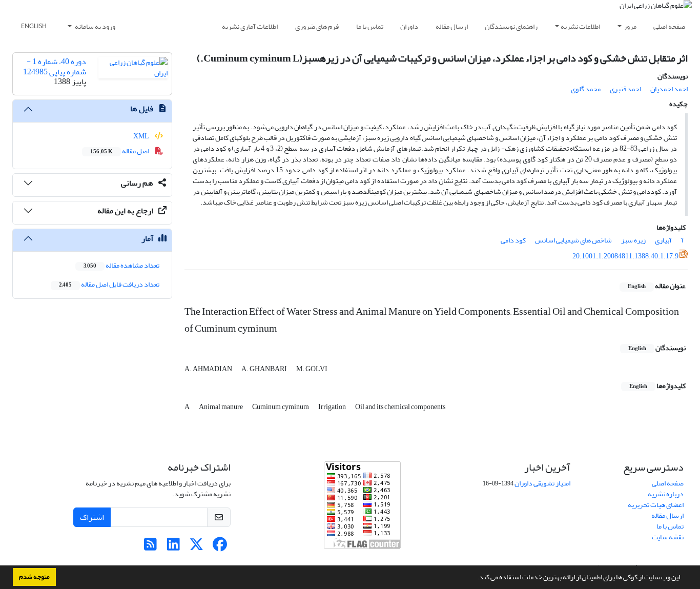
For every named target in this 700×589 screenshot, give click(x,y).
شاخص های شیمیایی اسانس (573, 240)
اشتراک (92, 517)
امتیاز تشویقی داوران (542, 483)
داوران (409, 26)
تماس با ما (369, 26)
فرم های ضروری (317, 26)
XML (141, 136)
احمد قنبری (625, 89)
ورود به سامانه (94, 26)
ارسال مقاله (452, 26)
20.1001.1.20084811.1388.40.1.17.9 (625, 256)
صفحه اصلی (669, 26)
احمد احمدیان (669, 89)
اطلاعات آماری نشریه (250, 26)
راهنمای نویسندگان (511, 26)
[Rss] (150, 547)
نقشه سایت (668, 537)
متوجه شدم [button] (34, 577)
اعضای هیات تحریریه (656, 505)
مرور (630, 26)
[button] (474, 578)
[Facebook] (220, 547)
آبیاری (663, 240)
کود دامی (513, 240)
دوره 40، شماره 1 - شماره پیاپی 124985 (54, 66)
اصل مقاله (120, 151)
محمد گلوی (586, 89)
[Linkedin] (173, 547)
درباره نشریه (666, 494)
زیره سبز (633, 240)
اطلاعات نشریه (580, 26)
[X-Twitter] (197, 547)
